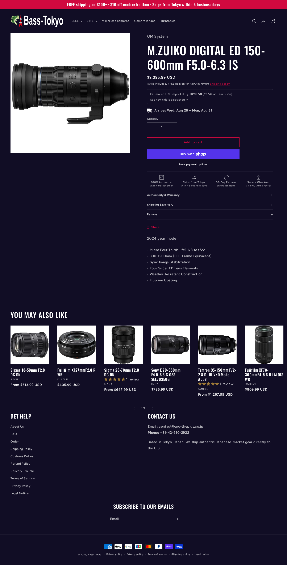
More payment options (193, 164)
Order (15, 441)
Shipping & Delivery (160, 204)
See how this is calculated (167, 99)
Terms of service (157, 554)
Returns (152, 214)
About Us (17, 426)
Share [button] (155, 227)
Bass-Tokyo (94, 554)
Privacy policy (135, 554)
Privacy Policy (20, 486)
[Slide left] (134, 408)
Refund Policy (20, 463)
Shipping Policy (22, 449)
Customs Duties (22, 456)
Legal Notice (20, 493)
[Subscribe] (176, 519)
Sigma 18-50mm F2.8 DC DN (28, 372)
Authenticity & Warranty (163, 195)
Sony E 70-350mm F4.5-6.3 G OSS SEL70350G (166, 375)
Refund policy (114, 554)
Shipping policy (220, 83)
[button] (76, 21)
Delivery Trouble (22, 471)
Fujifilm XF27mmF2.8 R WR (76, 372)
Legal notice (202, 554)
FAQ (14, 434)
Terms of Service (23, 478)
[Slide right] (152, 408)
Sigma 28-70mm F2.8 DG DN (121, 372)
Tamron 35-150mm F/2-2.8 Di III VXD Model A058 (217, 375)
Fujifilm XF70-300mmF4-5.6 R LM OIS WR (264, 375)
